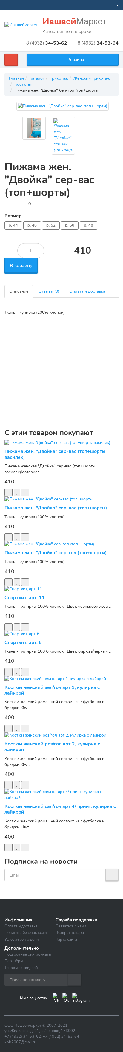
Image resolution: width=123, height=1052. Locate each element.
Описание (18, 291)
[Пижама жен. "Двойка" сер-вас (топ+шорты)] (62, 106)
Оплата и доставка (87, 291)
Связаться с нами (71, 926)
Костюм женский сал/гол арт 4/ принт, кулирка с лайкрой (60, 809)
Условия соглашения (22, 939)
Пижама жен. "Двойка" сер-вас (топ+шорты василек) (54, 454)
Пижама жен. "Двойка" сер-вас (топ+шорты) (55, 508)
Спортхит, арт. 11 (24, 597)
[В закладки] (17, 492)
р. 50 (69, 225)
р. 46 (32, 225)
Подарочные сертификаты (27, 954)
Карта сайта (66, 939)
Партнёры (13, 961)
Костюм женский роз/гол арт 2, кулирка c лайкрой (52, 747)
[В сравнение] (25, 492)
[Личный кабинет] (115, 5)
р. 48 (88, 225)
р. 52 (51, 225)
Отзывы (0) (49, 291)
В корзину (21, 265)
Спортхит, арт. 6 (23, 642)
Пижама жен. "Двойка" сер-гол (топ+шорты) (55, 552)
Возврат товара (70, 932)
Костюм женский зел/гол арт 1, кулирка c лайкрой (52, 690)
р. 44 (13, 225)
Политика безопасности (25, 932)
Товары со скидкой (21, 968)
